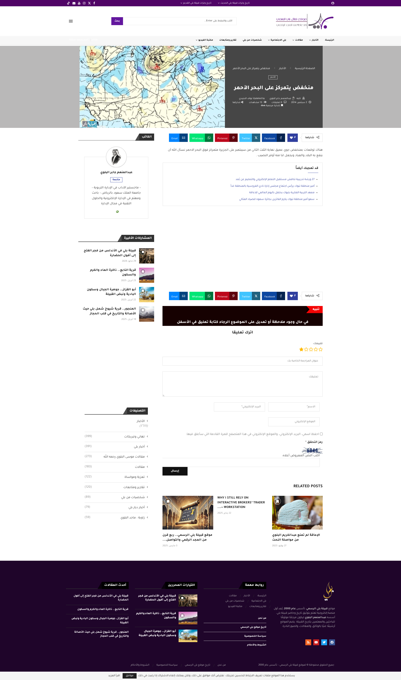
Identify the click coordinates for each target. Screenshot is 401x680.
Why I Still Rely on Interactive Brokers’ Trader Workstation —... (241, 502)
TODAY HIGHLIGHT (79, 40)
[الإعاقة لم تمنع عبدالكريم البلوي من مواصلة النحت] (297, 513)
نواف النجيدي (246, 98)
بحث (117, 21)
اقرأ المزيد (114, 675)
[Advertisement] (242, 252)
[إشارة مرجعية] (168, 501)
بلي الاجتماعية (278, 40)
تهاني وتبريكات (115, 437)
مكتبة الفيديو (205, 40)
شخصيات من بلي (252, 40)
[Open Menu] (71, 21)
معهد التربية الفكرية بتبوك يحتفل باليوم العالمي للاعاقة (282, 192)
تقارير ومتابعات (227, 40)
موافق (129, 675)
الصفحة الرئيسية (305, 68)
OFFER (94, 40)
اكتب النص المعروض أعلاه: (301, 456)
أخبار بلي (115, 447)
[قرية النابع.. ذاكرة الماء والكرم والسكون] (146, 275)
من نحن (262, 618)
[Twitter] (89, 3)
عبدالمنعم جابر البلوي (280, 98)
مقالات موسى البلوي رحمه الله (115, 457)
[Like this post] (291, 138)
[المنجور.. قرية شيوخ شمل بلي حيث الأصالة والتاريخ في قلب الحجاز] (146, 314)
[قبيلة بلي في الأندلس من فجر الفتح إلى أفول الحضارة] (146, 256)
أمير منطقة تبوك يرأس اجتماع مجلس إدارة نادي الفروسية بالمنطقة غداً (273, 186)
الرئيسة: (329, 40)
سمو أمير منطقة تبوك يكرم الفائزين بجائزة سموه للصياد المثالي (277, 199)
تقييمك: (318, 343)
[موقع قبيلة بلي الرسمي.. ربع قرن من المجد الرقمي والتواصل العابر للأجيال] (187, 513)
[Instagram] (84, 3)
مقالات (299, 40)
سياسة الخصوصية (255, 636)
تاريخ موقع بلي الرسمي (253, 627)
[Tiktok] (68, 3)
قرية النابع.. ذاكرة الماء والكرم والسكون (102, 609)
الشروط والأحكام (256, 645)
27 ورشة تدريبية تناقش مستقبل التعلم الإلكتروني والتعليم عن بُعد (275, 179)
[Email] (74, 3)
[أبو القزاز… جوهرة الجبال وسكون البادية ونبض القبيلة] (146, 294)
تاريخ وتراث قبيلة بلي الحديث (235, 3)
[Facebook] (94, 3)
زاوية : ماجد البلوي (115, 518)
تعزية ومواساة (115, 477)
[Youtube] (79, 3)
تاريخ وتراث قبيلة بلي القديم (197, 3)
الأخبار (315, 40)
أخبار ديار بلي (115, 507)
